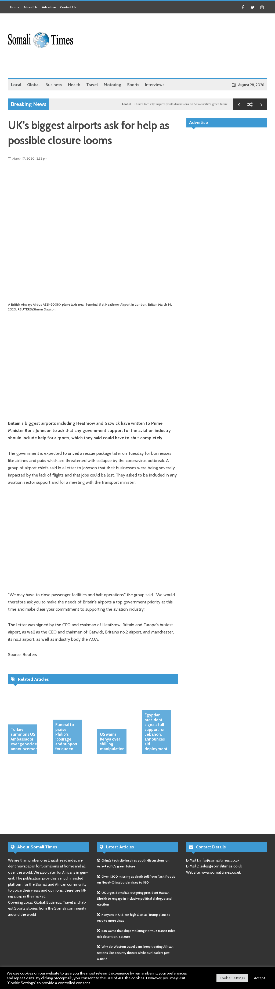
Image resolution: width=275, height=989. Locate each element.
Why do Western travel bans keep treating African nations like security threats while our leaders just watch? (135, 952)
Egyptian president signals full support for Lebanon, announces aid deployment (155, 732)
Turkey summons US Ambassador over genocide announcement (25, 739)
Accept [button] (259, 978)
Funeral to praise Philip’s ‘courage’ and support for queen (66, 736)
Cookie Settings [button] (232, 978)
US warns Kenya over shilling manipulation (112, 741)
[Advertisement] (169, 64)
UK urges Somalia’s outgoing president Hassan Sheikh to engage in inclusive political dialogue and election (134, 899)
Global (116, 104)
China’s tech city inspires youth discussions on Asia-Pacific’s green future (171, 104)
